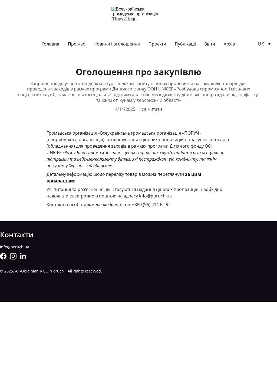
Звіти (210, 44)
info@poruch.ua (155, 196)
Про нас (76, 44)
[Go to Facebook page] (3, 256)
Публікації (185, 44)
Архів (229, 44)
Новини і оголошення (117, 44)
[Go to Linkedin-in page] (23, 256)
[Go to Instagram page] (13, 256)
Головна (50, 44)
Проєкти (157, 44)
